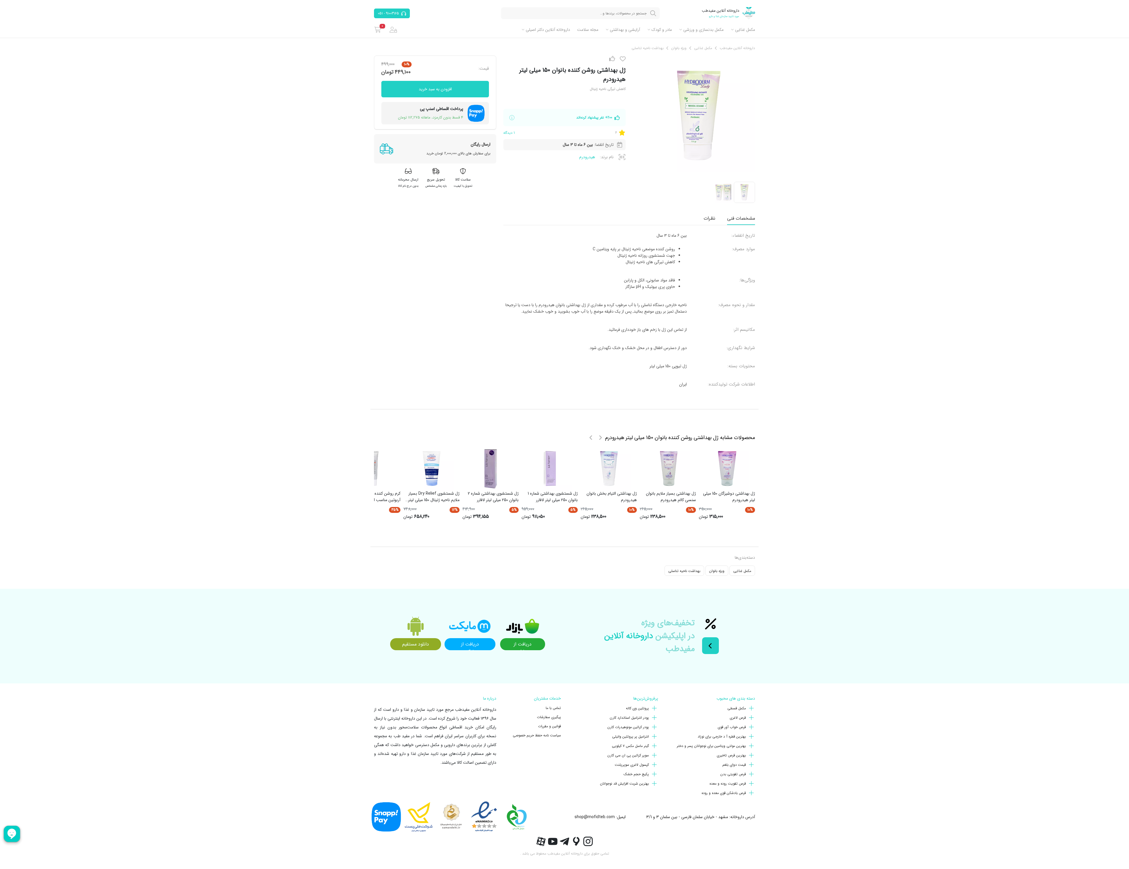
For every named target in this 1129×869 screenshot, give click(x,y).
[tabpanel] (629, 310)
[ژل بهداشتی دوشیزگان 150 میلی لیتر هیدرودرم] (727, 468)
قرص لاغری (738, 717)
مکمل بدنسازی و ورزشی (703, 29)
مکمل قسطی (736, 708)
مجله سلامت (587, 29)
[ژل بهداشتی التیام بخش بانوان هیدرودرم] (609, 468)
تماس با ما (553, 708)
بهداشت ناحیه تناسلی (684, 571)
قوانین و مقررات (549, 726)
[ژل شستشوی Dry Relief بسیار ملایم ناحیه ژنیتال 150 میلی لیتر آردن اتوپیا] (432, 468)
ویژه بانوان (716, 571)
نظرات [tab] (709, 218)
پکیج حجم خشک (636, 774)
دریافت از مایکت (470, 645)
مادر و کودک (662, 29)
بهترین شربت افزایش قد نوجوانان (624, 783)
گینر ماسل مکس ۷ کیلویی (630, 746)
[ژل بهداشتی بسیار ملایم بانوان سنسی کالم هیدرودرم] (668, 468)
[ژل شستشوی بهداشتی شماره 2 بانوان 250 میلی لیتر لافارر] (491, 468)
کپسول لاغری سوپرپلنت (632, 765)
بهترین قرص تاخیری (731, 755)
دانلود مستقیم (415, 644)
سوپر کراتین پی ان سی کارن (628, 755)
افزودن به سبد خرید (435, 89)
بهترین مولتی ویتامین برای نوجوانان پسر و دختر (711, 746)
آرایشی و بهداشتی (625, 29)
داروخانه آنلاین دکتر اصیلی (548, 29)
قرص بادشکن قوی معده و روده (724, 793)
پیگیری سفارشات (549, 717)
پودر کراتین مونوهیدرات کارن (628, 727)
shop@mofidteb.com (594, 817)
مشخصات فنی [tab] (741, 218)
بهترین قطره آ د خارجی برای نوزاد (722, 736)
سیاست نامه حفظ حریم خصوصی (537, 735)
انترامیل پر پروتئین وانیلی (630, 736)
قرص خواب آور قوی (732, 727)
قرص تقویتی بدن (733, 774)
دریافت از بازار (523, 645)
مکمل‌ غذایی (745, 29)
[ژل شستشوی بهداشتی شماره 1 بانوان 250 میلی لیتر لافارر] (550, 468)
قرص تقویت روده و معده (727, 783)
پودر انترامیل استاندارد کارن (629, 717)
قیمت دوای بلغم (734, 765)
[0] (377, 30)
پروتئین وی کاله (637, 708)
